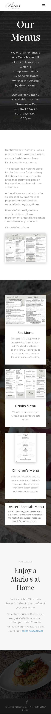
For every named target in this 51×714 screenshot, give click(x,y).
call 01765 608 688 (32, 631)
